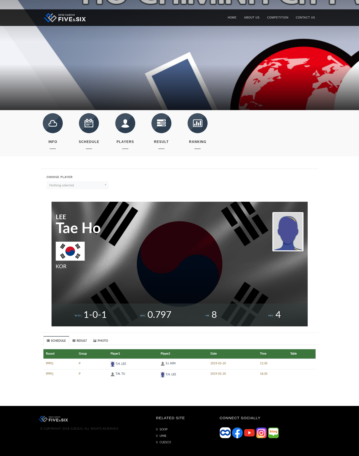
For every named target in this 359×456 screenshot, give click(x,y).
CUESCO (165, 442)
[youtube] (250, 432)
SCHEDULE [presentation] (58, 340)
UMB (162, 436)
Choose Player (60, 177)
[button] (77, 185)
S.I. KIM (170, 363)
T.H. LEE (120, 364)
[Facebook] (238, 432)
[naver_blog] (273, 432)
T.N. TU (120, 373)
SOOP (163, 429)
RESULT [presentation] (81, 340)
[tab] (56, 340)
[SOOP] (226, 432)
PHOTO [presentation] (102, 340)
